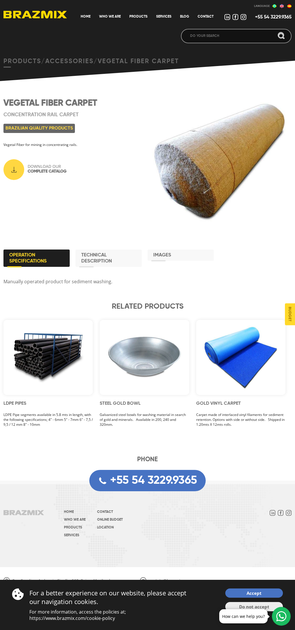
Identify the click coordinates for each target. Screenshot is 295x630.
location (105, 527)
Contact (105, 512)
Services (71, 535)
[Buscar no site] (281, 36)
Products (73, 527)
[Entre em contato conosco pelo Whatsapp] (281, 616)
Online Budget (110, 520)
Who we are (75, 520)
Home (69, 512)
